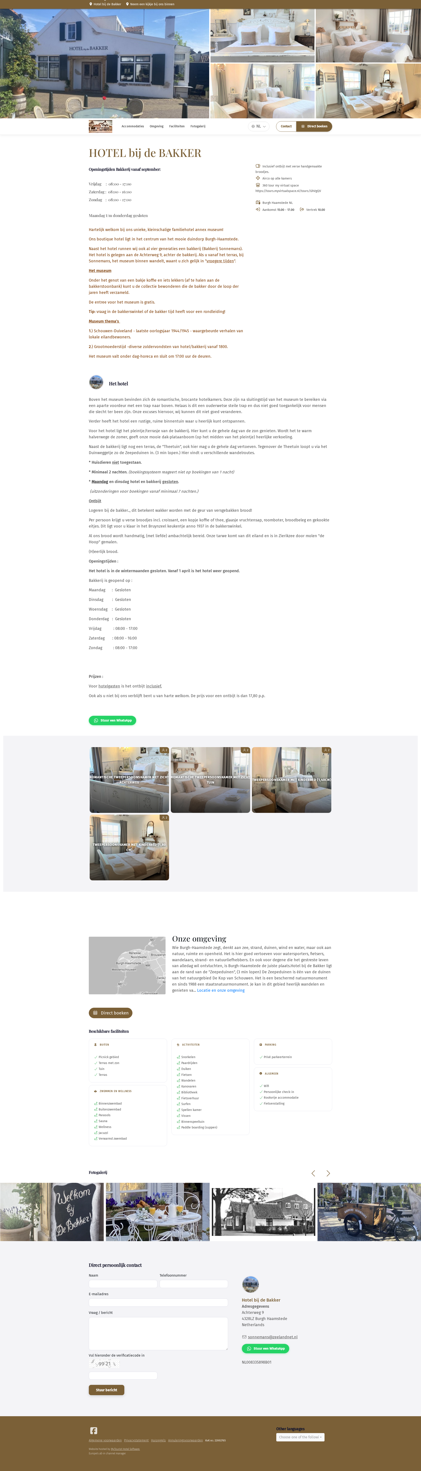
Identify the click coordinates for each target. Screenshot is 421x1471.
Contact (286, 126)
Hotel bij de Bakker (107, 4)
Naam (93, 1275)
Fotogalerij (198, 126)
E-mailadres (98, 1294)
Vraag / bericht (101, 1313)
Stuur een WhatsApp (116, 720)
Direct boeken (317, 126)
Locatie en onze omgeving (220, 990)
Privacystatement (136, 1440)
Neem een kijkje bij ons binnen (151, 4)
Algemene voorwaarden (105, 1440)
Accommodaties (133, 126)
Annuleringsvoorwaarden (185, 1440)
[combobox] (300, 1437)
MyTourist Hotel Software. (125, 1449)
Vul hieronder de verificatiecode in (116, 1355)
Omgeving (156, 126)
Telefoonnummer (173, 1275)
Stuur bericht (106, 1390)
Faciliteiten (177, 126)
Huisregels (158, 1440)
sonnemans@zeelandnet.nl (273, 1337)
